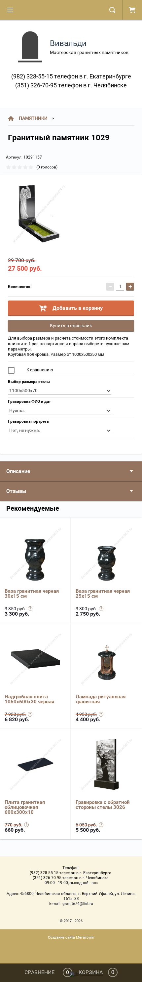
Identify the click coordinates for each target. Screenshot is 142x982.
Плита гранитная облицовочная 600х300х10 (25, 807)
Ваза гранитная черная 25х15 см (103, 593)
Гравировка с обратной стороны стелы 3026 (103, 804)
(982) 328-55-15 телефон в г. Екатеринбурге (71, 76)
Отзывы (16, 491)
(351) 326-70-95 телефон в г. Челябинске (71, 85)
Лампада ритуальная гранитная (100, 699)
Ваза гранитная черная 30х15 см (32, 593)
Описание (18, 471)
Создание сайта (61, 937)
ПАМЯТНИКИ (33, 118)
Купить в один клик (71, 325)
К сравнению (39, 369)
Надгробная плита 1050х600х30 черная (29, 699)
